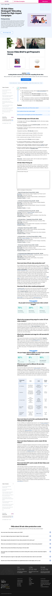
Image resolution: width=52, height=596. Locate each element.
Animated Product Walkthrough (26, 253)
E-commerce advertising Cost (45, 586)
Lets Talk (37, 66)
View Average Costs (7, 32)
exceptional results (30, 450)
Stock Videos (19, 584)
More (12, 120)
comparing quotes (20, 288)
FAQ (2, 113)
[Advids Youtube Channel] (2, 582)
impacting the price (37, 296)
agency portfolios (28, 429)
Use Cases (19, 193)
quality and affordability (22, 269)
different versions (36, 339)
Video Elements (20, 223)
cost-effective (20, 480)
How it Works (30, 579)
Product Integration (26, 237)
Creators (30, 580)
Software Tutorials (30, 212)
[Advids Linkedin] (3, 582)
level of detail (20, 296)
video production (37, 367)
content (42, 144)
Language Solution (31, 583)
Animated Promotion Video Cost (45, 580)
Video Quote (45, 1)
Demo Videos (19, 583)
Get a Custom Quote (25, 79)
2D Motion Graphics (20, 580)
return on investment (41, 90)
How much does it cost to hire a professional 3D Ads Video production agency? (7, 102)
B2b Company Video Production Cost (46, 583)
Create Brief (17, 66)
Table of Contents (5, 87)
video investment (44, 422)
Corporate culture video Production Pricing (45, 585)
